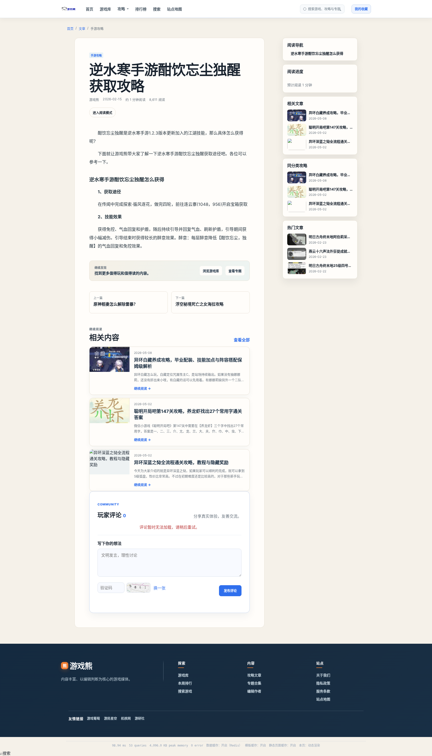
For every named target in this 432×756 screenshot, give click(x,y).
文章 (82, 29)
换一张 (160, 587)
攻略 (121, 9)
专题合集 (254, 683)
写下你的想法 (110, 543)
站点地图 (174, 9)
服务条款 (323, 691)
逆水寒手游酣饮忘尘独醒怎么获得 (317, 54)
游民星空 (110, 718)
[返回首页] (68, 9)
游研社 (139, 718)
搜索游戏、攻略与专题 (324, 9)
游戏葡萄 (93, 718)
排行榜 (140, 9)
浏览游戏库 (211, 271)
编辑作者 (254, 691)
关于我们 (323, 675)
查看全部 (242, 339)
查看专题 (235, 271)
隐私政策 (323, 683)
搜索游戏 (185, 691)
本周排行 (185, 683)
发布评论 (230, 591)
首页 (89, 9)
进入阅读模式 (102, 113)
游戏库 (105, 9)
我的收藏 (361, 9)
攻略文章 (254, 675)
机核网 (126, 718)
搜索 (156, 9)
